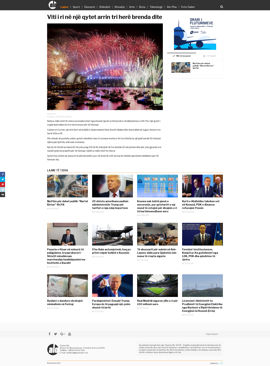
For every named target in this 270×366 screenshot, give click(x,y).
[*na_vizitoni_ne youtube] (69, 334)
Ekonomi (89, 7)
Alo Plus (172, 7)
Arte (132, 7)
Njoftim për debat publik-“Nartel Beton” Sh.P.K (203, 65)
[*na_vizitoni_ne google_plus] (62, 334)
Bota (142, 7)
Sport (76, 7)
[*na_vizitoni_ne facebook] (49, 334)
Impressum (212, 334)
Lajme (64, 7)
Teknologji (156, 7)
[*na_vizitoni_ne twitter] (55, 334)
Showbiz (119, 7)
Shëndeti (104, 7)
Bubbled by (214, 363)
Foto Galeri (188, 7)
